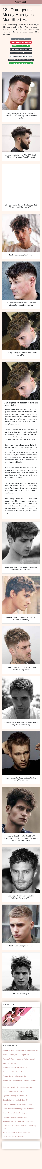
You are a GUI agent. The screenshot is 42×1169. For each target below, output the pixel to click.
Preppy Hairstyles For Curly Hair (15, 1076)
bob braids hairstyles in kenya (21, 56)
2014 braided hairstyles (21, 46)
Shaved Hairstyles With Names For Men (17, 1104)
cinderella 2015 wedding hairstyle (21, 60)
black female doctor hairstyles (21, 49)
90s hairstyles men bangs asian (21, 63)
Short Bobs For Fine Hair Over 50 (15, 1100)
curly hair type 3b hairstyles (21, 42)
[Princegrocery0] (21, 1017)
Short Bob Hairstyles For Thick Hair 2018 (18, 1121)
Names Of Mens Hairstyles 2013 (15, 1067)
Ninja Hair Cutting (9, 1063)
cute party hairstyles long (21, 39)
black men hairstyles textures (21, 53)
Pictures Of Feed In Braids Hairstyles (16, 1132)
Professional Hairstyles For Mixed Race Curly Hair (19, 1127)
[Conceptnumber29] (20, 1034)
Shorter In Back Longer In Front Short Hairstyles (20, 1050)
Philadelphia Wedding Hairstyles (14, 1117)
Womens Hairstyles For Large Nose (16, 1055)
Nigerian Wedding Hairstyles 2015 (15, 1096)
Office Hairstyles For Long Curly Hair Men (18, 1109)
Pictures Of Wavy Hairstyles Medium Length (19, 1059)
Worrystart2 (20, 2)
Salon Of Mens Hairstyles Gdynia (15, 1113)
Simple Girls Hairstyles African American (17, 1087)
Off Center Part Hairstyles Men (14, 1137)
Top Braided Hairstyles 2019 (13, 1091)
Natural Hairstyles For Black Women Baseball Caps (19, 1081)
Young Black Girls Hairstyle (13, 1072)
